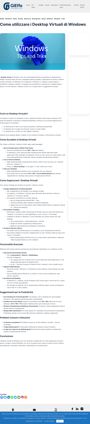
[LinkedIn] (77, 408)
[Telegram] (15, 397)
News (15, 19)
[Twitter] (5, 397)
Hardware (8, 19)
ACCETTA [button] (59, 421)
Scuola (47, 5)
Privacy (20, 19)
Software (50, 19)
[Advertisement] (32, 99)
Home (28, 5)
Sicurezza (27, 19)
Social (43, 19)
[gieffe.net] (13, 6)
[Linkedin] (8, 397)
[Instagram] (22, 397)
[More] (25, 397)
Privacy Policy (82, 6)
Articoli (76, 5)
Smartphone (36, 19)
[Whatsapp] (12, 397)
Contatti (40, 5)
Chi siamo (33, 6)
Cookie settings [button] (49, 421)
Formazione (54, 5)
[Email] (18, 397)
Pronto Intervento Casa (65, 6)
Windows (57, 19)
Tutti (63, 19)
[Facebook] (1, 397)
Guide (2, 19)
